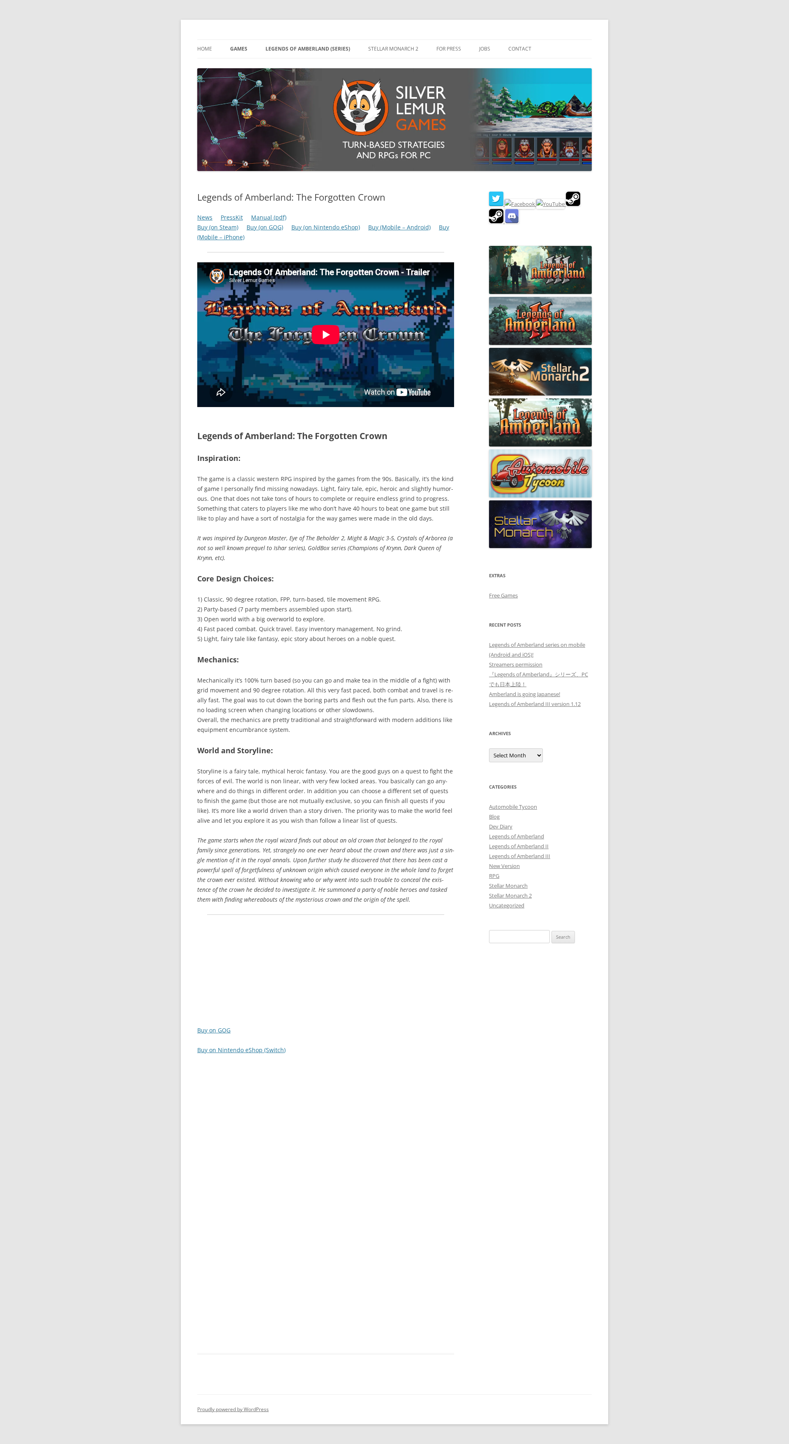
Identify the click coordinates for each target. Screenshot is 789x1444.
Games (238, 48)
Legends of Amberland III (519, 856)
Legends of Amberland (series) (307, 48)
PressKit (232, 217)
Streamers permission (515, 664)
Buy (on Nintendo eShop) (325, 227)
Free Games (503, 595)
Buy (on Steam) (217, 227)
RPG (494, 875)
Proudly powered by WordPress (233, 1409)
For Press (448, 48)
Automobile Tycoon (513, 806)
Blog (494, 816)
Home (204, 48)
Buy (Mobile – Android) (399, 227)
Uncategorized (506, 905)
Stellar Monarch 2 (393, 48)
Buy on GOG (214, 1030)
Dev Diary (500, 826)
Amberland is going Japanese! (524, 694)
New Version (504, 866)
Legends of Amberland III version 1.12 (535, 704)
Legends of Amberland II (519, 846)
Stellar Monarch (508, 885)
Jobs (484, 48)
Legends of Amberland (516, 836)
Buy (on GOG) (265, 227)
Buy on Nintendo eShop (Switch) (241, 1050)
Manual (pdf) (268, 217)
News (204, 217)
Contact (519, 48)
